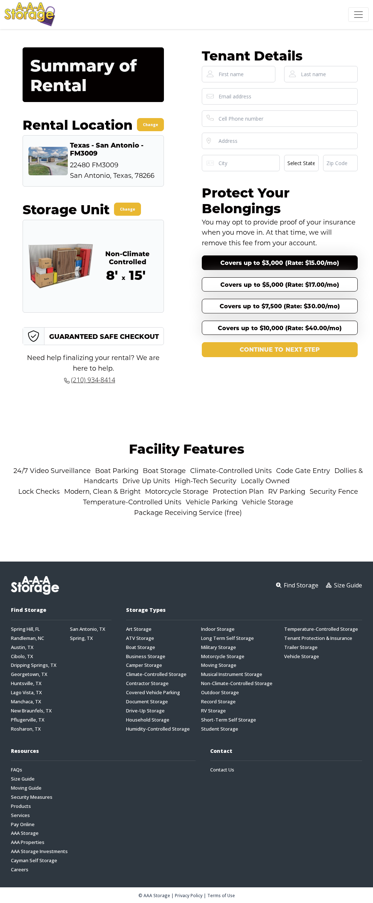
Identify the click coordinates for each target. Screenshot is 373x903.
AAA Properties (27, 842)
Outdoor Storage (220, 692)
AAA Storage (25, 833)
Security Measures (31, 797)
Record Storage (218, 702)
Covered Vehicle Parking (153, 692)
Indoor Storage (218, 629)
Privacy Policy (189, 895)
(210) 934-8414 (93, 379)
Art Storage (139, 629)
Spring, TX (81, 638)
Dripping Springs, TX (33, 665)
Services (20, 815)
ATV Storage (140, 638)
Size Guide (23, 779)
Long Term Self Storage (227, 638)
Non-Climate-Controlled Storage (236, 683)
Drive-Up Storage (145, 711)
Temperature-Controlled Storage (321, 629)
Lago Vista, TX (26, 692)
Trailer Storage (301, 647)
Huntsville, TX (26, 683)
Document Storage (147, 702)
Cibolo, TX (22, 656)
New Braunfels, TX (31, 711)
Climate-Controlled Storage (156, 674)
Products (21, 806)
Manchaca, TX (26, 702)
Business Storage (145, 656)
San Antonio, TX (87, 629)
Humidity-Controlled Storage (158, 729)
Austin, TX (22, 647)
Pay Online (23, 824)
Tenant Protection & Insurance (318, 638)
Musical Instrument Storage (231, 674)
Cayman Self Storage (34, 860)
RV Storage (213, 711)
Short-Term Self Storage (228, 720)
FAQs (16, 770)
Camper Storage (144, 665)
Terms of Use (221, 895)
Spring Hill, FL (25, 629)
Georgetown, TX (29, 674)
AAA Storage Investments (39, 851)
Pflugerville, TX (27, 720)
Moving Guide (26, 788)
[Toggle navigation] (358, 14)
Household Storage (147, 720)
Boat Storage (140, 647)
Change (150, 124)
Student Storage (219, 729)
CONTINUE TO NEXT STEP (280, 349)
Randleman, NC (27, 638)
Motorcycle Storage (222, 656)
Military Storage (218, 647)
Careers (19, 870)
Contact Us (222, 770)
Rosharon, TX (26, 729)
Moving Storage (218, 665)
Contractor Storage (147, 683)
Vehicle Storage (301, 656)
